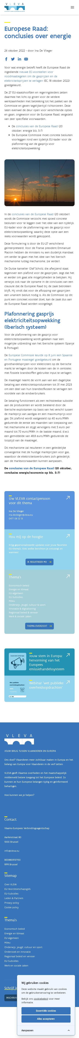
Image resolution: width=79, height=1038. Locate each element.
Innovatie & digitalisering (22, 608)
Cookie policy (11, 907)
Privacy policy (11, 902)
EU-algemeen (16, 593)
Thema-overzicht (37, 625)
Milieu (12, 601)
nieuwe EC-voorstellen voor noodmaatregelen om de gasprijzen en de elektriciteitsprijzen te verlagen (30, 76)
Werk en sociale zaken (16, 965)
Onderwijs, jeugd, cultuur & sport (27, 604)
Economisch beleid (19, 585)
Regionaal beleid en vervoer (19, 956)
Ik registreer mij (37, 561)
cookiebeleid (41, 998)
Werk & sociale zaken (20, 616)
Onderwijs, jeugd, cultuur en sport (23, 947)
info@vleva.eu (11, 850)
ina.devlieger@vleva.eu (21, 514)
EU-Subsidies (16, 597)
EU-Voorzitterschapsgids (17, 889)
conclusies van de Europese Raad (37, 126)
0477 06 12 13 (16, 518)
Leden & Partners (13, 898)
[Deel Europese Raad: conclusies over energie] (7, 59)
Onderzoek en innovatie (17, 951)
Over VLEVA (10, 884)
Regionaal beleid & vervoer (23, 612)
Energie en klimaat (19, 589)
